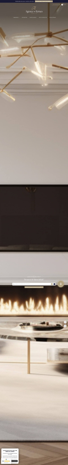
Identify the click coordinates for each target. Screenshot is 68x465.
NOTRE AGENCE (33, 17)
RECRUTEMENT (52, 17)
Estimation (24, 17)
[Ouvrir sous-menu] (19, 17)
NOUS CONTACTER (43, 17)
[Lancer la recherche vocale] (61, 283)
